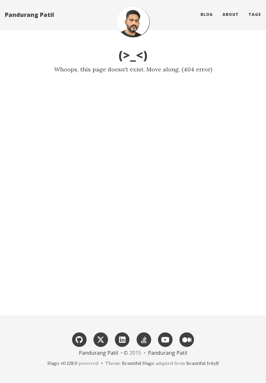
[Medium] (187, 339)
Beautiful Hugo (138, 363)
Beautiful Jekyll (202, 363)
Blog (206, 14)
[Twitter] (101, 339)
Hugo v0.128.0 (62, 363)
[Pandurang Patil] (133, 21)
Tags (254, 14)
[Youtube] (165, 339)
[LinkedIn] (122, 339)
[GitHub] (79, 339)
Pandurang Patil (29, 15)
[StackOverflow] (144, 339)
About (231, 14)
